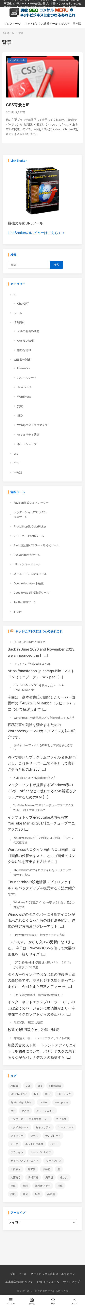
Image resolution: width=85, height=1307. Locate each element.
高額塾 (51, 1194)
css (40, 1085)
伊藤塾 (46, 1169)
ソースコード (66, 1127)
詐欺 (13, 1194)
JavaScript (24, 387)
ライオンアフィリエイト (24, 1160)
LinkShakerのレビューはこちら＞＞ (36, 233)
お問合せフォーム (48, 1281)
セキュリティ (43, 1127)
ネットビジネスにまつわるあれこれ (39, 631)
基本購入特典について (19, 1281)
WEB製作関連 (22, 359)
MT (36, 1094)
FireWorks (55, 1085)
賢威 (20, 406)
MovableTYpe (18, 1094)
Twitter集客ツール (25, 602)
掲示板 (49, 1177)
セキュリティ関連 (28, 434)
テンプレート (53, 1135)
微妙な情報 (24, 350)
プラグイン (16, 1152)
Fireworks (23, 368)
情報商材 (19, 322)
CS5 (28, 1085)
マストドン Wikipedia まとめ (32, 663)
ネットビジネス (34, 1144)
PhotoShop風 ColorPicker (30, 526)
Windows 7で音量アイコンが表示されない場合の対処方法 (44, 905)
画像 (60, 1185)
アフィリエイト (45, 1110)
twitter (44, 1102)
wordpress (61, 1102)
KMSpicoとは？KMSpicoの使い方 (35, 777)
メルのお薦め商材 (28, 331)
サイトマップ (71, 1281)
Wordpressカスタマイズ (32, 425)
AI (15, 294)
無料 (25, 1185)
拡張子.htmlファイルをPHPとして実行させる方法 (43, 747)
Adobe (14, 1085)
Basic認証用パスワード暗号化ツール (36, 545)
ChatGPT (23, 303)
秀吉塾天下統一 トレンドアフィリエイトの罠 (42, 1038)
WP (12, 1110)
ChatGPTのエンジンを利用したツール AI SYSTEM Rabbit (38, 687)
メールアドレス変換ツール (30, 573)
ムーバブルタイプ (40, 1152)
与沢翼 (32, 1169)
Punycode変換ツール (27, 554)
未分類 (18, 472)
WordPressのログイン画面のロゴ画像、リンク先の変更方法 (43, 840)
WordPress (24, 396)
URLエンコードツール (27, 564)
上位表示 (15, 1169)
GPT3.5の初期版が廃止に (30, 642)
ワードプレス (53, 1160)
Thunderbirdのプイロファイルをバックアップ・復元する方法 (43, 872)
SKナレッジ (64, 1094)
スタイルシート (17, 60)
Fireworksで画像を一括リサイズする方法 (39, 934)
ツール (18, 313)
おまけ (18, 611)
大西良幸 (15, 1177)
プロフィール (18, 1273)
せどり (25, 1110)
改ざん (64, 1177)
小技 (16, 462)
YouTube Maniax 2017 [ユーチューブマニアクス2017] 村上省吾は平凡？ (43, 807)
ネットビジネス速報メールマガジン (53, 1273)
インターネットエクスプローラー (29, 1119)
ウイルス (61, 1119)
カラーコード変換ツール (29, 536)
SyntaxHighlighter (21, 1102)
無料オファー (42, 1185)
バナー (54, 1144)
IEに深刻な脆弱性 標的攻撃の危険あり (38, 994)
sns (16, 453)
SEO (20, 415)
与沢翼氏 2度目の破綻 (28, 1022)
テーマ (14, 1144)
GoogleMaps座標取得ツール (31, 592)
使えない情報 (25, 340)
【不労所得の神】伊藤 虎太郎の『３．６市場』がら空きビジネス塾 (42, 965)
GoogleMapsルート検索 (29, 583)
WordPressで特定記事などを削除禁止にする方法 (44, 717)
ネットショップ (27, 444)
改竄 (13, 1185)
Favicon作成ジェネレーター (31, 502)
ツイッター (16, 1135)
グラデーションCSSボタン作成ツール (30, 514)
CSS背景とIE (17, 104)
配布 (37, 1194)
